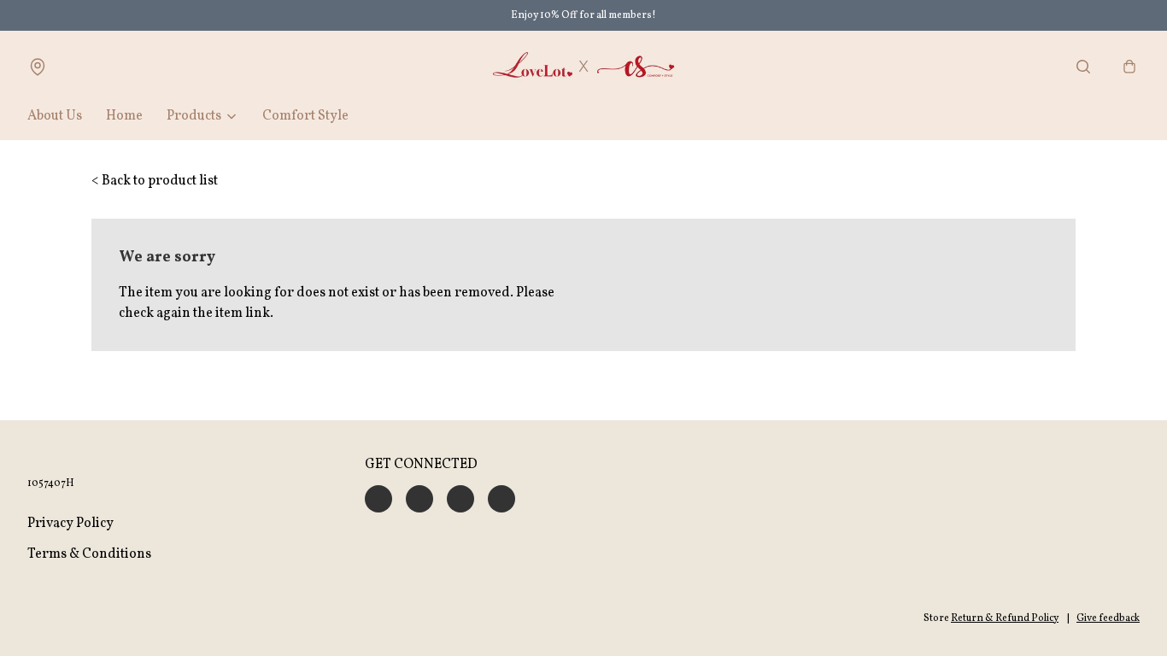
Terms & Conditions (89, 554)
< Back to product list (154, 181)
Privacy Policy (70, 523)
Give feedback (1108, 618)
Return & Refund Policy (1005, 618)
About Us (54, 116)
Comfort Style (305, 116)
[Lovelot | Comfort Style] (584, 66)
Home (124, 116)
